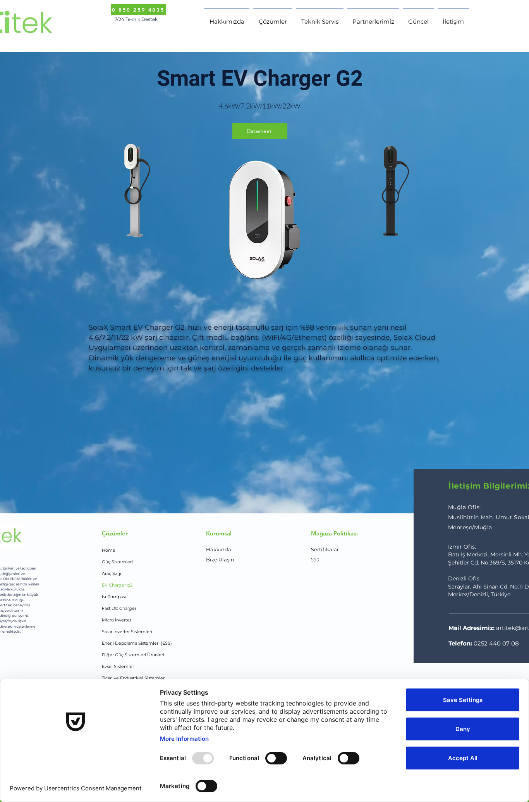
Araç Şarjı (111, 573)
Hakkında (218, 549)
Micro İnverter (116, 620)
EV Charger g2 (117, 585)
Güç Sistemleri (117, 561)
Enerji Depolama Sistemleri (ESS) (137, 643)
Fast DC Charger (119, 608)
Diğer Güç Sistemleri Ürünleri (133, 654)
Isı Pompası (114, 596)
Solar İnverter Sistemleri (127, 631)
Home (108, 550)
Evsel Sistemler (118, 666)
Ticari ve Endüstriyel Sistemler (133, 678)
